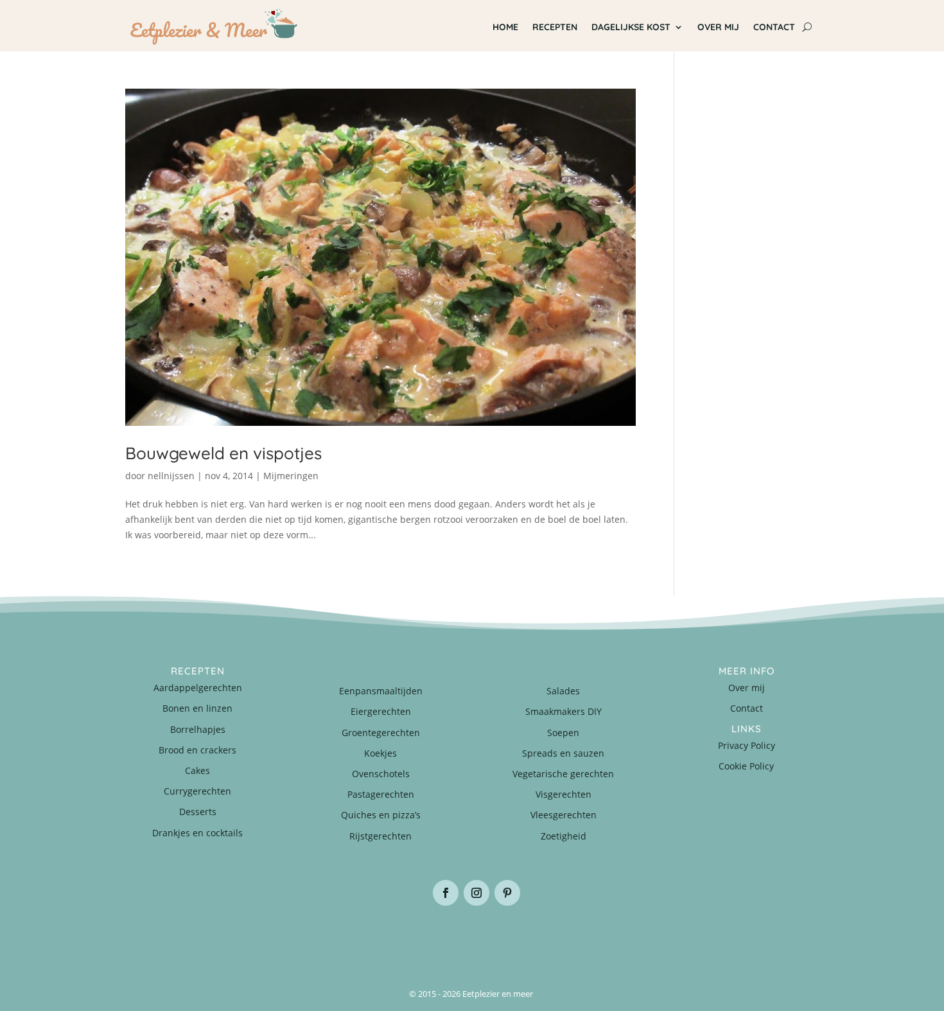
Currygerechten (197, 791)
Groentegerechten (381, 732)
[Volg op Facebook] (446, 893)
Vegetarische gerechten (563, 774)
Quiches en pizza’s (381, 815)
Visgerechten (563, 794)
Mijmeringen (291, 476)
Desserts (197, 811)
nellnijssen (171, 476)
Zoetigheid (563, 836)
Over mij (718, 27)
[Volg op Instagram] (476, 893)
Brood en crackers (197, 750)
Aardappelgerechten (197, 687)
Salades (563, 691)
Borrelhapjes (197, 729)
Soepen (563, 732)
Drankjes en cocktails (197, 833)
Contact (774, 27)
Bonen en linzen (197, 708)
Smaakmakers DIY (563, 711)
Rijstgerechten (380, 836)
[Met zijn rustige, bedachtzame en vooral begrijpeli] (183, 938)
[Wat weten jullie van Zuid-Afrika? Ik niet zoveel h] (645, 938)
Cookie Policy (746, 766)
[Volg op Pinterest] (507, 893)
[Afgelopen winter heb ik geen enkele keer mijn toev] (414, 938)
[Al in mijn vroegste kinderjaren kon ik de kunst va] (761, 938)
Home (505, 27)
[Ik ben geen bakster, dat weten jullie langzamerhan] (530, 938)
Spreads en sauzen (563, 753)
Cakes (197, 770)
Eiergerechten (381, 711)
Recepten (554, 27)
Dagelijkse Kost (630, 27)
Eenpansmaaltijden (381, 691)
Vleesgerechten (563, 815)
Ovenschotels (381, 774)
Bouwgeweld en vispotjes (223, 453)
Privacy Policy (746, 745)
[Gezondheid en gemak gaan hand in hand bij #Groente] (298, 938)
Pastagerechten (380, 794)
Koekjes (380, 753)
